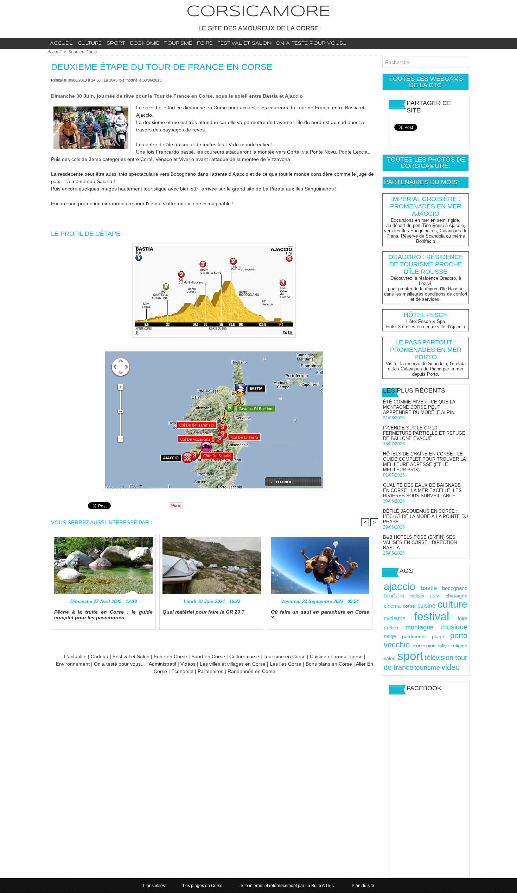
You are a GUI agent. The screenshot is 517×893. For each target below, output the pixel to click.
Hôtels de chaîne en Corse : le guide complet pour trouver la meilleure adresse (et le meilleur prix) (424, 461)
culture (452, 604)
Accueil (61, 43)
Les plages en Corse (203, 885)
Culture (90, 43)
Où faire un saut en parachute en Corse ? (320, 614)
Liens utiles (154, 885)
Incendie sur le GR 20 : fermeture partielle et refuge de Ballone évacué (424, 433)
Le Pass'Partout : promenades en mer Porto (425, 350)
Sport (116, 43)
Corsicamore (258, 11)
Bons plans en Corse (329, 664)
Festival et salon (244, 43)
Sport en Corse (82, 52)
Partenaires (210, 671)
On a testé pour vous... (311, 43)
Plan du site (363, 885)
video (450, 667)
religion (459, 645)
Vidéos (188, 664)
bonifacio (394, 595)
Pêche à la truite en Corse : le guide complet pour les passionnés (103, 614)
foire (462, 618)
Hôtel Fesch (426, 314)
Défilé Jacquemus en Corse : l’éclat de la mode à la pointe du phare (425, 516)
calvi (435, 595)
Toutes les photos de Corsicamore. (426, 162)
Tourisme (178, 43)
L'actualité (75, 656)
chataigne (456, 595)
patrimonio (414, 636)
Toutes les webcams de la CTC (426, 82)
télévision (439, 657)
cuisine (426, 605)
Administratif (162, 664)
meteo (391, 627)
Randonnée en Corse (251, 671)
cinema (392, 606)
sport (410, 655)
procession (423, 645)
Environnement (73, 664)
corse (409, 606)
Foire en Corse (170, 656)
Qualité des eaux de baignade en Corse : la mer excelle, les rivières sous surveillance (422, 490)
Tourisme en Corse (284, 656)
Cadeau (99, 656)
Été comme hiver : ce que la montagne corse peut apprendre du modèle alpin (419, 407)
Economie (144, 43)
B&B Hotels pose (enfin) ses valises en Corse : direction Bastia (420, 542)
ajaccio (399, 586)
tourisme (427, 667)
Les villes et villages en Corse (233, 664)
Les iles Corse (285, 664)
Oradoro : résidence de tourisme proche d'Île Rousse (425, 264)
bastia (429, 588)
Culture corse (244, 656)
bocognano (454, 588)
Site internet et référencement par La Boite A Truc (288, 885)
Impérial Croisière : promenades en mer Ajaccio (425, 206)
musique (454, 627)
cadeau (416, 595)
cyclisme (395, 618)
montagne (420, 627)
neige (390, 636)
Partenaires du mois (420, 182)
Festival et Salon (131, 656)
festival (431, 616)
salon (390, 658)
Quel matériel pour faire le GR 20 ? (203, 612)
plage (438, 636)
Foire (204, 43)
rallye (443, 645)
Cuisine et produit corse (336, 656)
